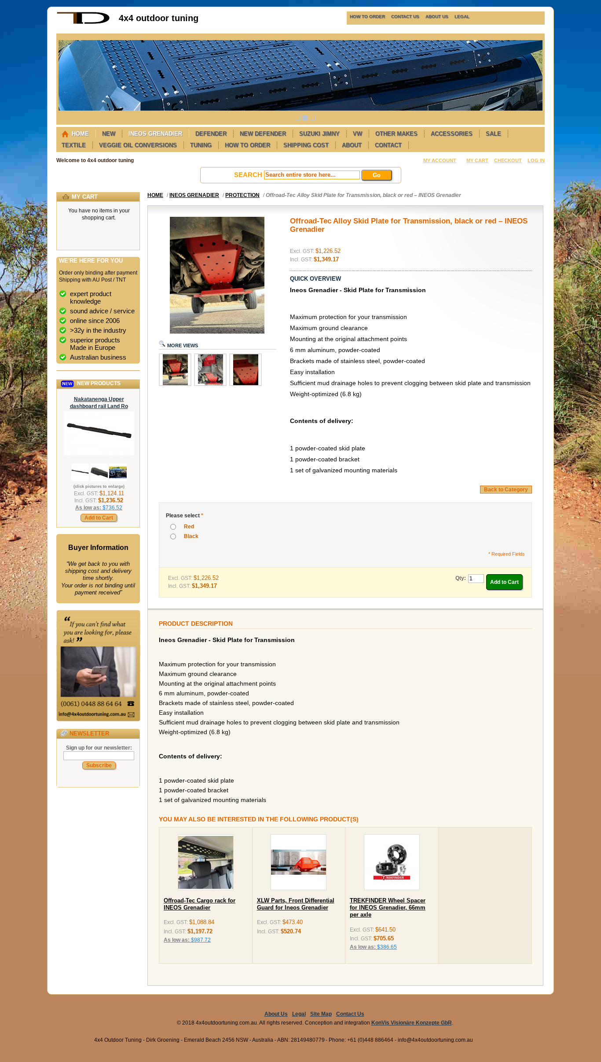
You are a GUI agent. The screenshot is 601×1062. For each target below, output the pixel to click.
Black (191, 536)
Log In (536, 160)
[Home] (83, 22)
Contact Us (350, 1014)
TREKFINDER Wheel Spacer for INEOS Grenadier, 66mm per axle (387, 908)
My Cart (477, 160)
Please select (184, 515)
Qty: (460, 578)
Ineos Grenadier (194, 195)
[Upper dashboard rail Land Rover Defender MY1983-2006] (99, 453)
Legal (299, 1014)
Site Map (321, 1014)
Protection (242, 195)
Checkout (508, 160)
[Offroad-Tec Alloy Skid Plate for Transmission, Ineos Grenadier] (175, 384)
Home (155, 195)
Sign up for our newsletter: (99, 748)
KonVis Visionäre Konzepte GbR (411, 1023)
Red (189, 527)
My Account (439, 160)
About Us (276, 1014)
